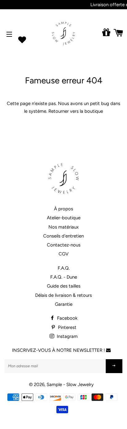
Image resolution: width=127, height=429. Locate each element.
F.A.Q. (64, 268)
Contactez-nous (63, 245)
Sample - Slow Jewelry (70, 384)
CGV (63, 254)
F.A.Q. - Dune (63, 277)
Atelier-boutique (63, 218)
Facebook (66, 318)
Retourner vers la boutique (75, 111)
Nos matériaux (63, 227)
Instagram (66, 336)
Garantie (63, 304)
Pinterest (66, 327)
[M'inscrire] (114, 366)
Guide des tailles (63, 286)
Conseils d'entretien (63, 236)
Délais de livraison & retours (63, 295)
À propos (63, 209)
